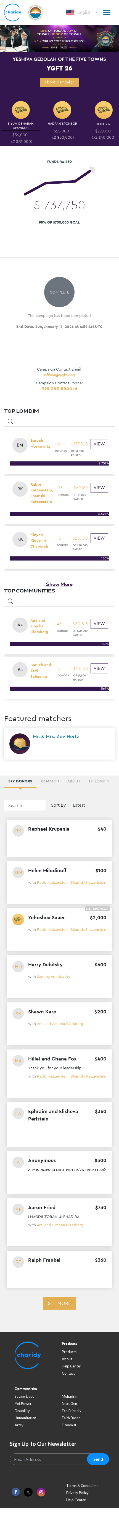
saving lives (24, 1396)
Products (69, 1352)
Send (98, 1459)
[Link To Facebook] (16, 1492)
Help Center (71, 1366)
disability (22, 1410)
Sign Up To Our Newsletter (43, 1443)
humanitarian (25, 1418)
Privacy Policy (77, 1492)
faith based (71, 1418)
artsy (19, 1425)
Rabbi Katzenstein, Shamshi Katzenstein (71, 882)
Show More (59, 584)
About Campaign (59, 82)
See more (59, 1303)
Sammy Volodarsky (53, 976)
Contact (68, 1373)
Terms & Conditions (82, 1485)
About (67, 1359)
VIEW (99, 444)
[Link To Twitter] (28, 1492)
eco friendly (71, 1410)
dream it (69, 1425)
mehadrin (69, 1396)
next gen (69, 1403)
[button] (106, 12)
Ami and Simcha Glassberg (60, 1023)
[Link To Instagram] (41, 1492)
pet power (23, 1403)
